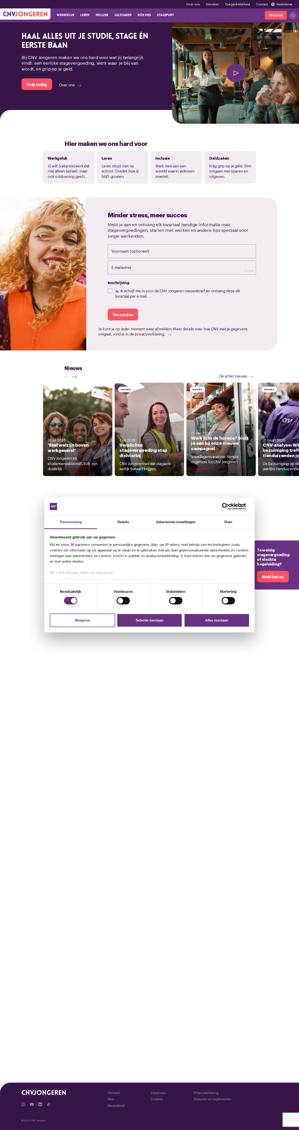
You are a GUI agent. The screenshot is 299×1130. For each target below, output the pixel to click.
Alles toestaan (216, 620)
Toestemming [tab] (71, 522)
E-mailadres (126, 267)
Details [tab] (123, 522)
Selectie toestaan (150, 620)
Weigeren (82, 620)
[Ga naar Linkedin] (40, 1104)
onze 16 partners (75, 545)
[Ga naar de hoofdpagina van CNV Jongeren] (25, 14)
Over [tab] (228, 522)
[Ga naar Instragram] (23, 1104)
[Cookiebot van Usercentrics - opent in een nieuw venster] (229, 506)
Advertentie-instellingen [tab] (176, 522)
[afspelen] (235, 73)
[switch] (123, 600)
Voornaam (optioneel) (135, 251)
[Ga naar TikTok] (48, 1104)
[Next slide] (75, 376)
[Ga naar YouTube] (32, 1104)
